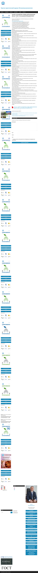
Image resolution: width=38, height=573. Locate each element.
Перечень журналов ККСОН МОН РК (31, 535)
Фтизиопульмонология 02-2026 (6, 30)
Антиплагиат (31, 540)
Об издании (31, 510)
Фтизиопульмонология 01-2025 (6, 184)
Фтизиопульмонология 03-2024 (27, 17)
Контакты (31, 516)
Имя (12, 132)
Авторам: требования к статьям (31, 529)
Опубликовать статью (31, 538)
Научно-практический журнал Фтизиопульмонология (17, 8)
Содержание (6, 63)
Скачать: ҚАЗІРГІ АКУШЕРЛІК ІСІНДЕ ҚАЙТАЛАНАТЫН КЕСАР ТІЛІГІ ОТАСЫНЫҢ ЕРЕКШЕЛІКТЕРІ (25, 107)
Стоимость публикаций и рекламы (31, 513)
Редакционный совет (31, 518)
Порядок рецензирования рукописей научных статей (31, 532)
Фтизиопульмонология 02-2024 (6, 276)
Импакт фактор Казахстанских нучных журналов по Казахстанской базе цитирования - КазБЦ (31, 547)
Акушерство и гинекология (20, 17)
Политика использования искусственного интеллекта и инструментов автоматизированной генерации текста (31, 552)
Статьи (6, 65)
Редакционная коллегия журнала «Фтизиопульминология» (31, 526)
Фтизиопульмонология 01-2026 (6, 61)
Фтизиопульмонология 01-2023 (6, 368)
